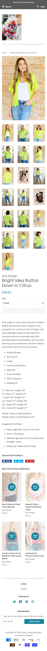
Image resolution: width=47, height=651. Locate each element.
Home (4, 53)
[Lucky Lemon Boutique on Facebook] (20, 602)
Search (23, 589)
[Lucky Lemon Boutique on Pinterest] (26, 602)
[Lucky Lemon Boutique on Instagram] (32, 602)
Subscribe (34, 621)
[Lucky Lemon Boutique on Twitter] (14, 602)
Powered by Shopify (23, 635)
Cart (42, 6)
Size (4, 298)
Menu (8, 6)
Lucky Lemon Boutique (32, 632)
